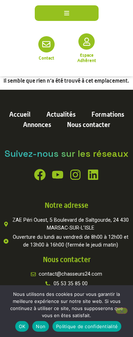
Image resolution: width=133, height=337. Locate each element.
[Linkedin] (93, 175)
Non (40, 326)
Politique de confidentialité (87, 326)
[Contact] (46, 44)
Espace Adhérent (86, 57)
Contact (46, 58)
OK (22, 326)
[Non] (122, 311)
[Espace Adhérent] (86, 41)
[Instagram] (75, 175)
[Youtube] (57, 175)
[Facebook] (40, 175)
